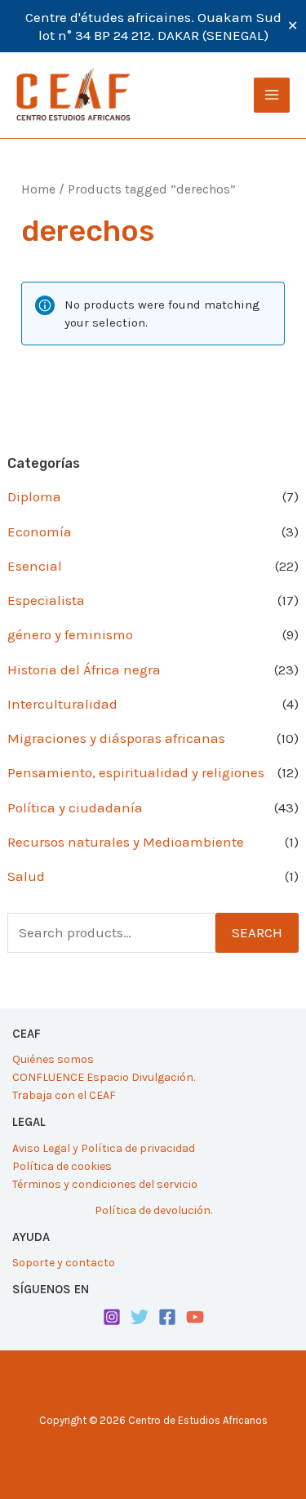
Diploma (34, 496)
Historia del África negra (84, 669)
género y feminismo (70, 634)
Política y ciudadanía (75, 807)
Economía (39, 531)
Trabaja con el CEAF (64, 1095)
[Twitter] (140, 1317)
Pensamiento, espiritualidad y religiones (135, 772)
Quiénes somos (53, 1059)
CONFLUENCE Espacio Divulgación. (103, 1077)
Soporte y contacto (63, 1263)
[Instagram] (112, 1317)
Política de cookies (62, 1166)
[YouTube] (195, 1317)
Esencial (34, 566)
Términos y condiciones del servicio (104, 1184)
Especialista (46, 600)
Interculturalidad (62, 704)
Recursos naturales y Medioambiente (125, 842)
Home (38, 189)
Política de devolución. (153, 1210)
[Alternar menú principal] (272, 95)
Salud (26, 876)
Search (257, 932)
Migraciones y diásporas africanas (116, 738)
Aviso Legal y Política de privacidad (103, 1148)
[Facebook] (167, 1317)
